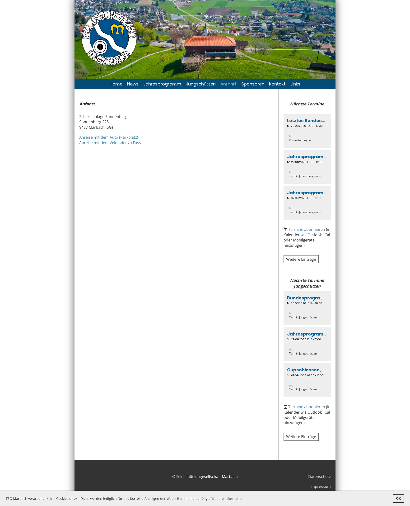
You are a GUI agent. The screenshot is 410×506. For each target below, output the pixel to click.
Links (295, 84)
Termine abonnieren (306, 229)
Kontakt (277, 84)
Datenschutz (319, 476)
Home (116, 84)
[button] (307, 131)
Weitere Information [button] (227, 498)
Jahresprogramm (162, 84)
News (133, 84)
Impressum (320, 486)
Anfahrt (228, 84)
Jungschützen (201, 84)
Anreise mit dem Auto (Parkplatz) (108, 137)
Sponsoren (252, 84)
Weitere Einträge (301, 259)
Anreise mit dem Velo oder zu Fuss (110, 142)
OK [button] (398, 498)
